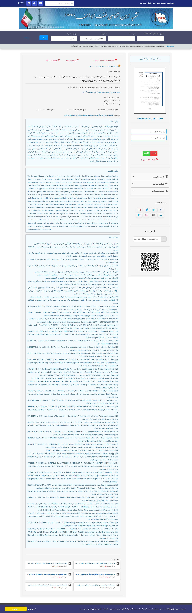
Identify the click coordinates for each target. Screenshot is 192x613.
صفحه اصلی (170, 46)
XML (145, 153)
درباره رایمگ (151, 3)
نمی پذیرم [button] (32, 609)
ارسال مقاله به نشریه (157, 131)
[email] (40, 3)
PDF (153, 153)
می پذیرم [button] (15, 609)
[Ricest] (28, 3)
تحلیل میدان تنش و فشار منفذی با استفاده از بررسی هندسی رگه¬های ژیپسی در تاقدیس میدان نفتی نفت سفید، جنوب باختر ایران (76, 563)
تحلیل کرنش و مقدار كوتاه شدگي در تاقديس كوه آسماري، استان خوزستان (45, 584)
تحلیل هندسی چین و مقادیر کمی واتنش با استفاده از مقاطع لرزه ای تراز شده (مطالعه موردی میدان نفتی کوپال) (34, 574)
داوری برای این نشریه (158, 138)
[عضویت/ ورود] (34, 3)
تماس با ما (143, 3)
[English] (21, 2)
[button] (78, 608)
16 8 (150, 118)
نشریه (103, 33)
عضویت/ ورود (161, 3)
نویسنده (132, 33)
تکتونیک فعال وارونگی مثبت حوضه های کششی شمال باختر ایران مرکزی (88, 115)
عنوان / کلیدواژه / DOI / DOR (154, 33)
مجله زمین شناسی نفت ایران (150, 58)
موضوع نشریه (72, 33)
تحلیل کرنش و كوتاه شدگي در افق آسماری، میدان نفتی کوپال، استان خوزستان (91, 584)
